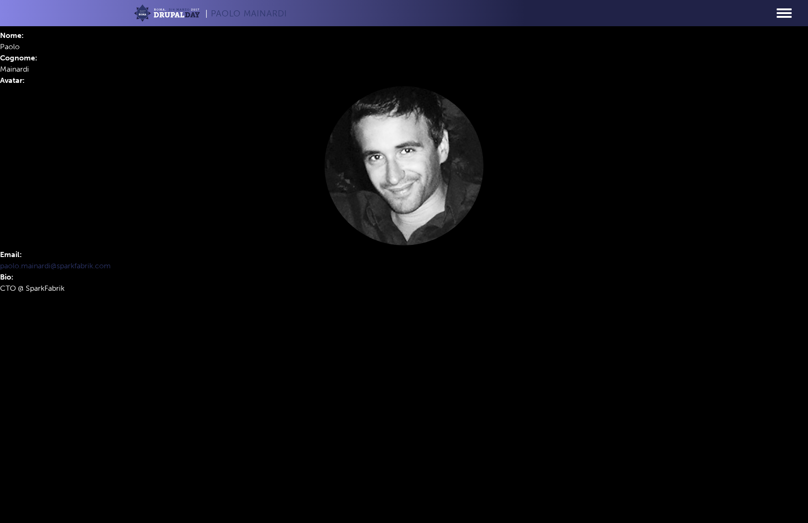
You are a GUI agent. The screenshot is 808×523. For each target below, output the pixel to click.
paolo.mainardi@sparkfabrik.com (55, 265)
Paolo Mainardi (249, 13)
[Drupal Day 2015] (167, 14)
